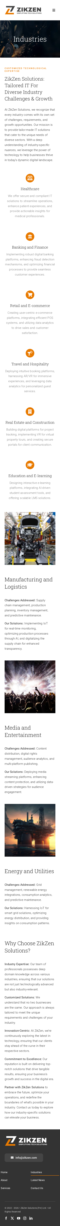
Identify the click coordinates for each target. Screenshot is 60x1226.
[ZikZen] (23, 7)
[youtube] (18, 1218)
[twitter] (12, 1218)
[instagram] (24, 1218)
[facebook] (6, 1218)
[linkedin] (30, 1218)
